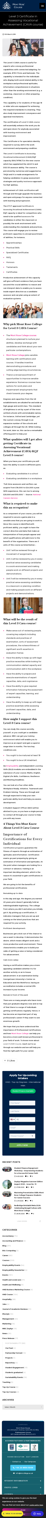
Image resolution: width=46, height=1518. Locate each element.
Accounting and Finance (12, 1241)
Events (5, 1275)
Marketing (6, 1324)
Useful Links (11, 1487)
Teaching (6, 1382)
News (4, 1333)
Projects (9, 1358)
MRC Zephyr (7, 1328)
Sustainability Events (14, 1377)
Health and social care (11, 1280)
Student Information (16, 1481)
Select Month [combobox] (10, 1407)
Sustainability (13, 1343)
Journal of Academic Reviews (15, 1309)
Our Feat (9, 1348)
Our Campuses (30, 1462)
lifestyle (5, 1314)
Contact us (16, 1462)
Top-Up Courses (9, 1392)
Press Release (8, 1338)
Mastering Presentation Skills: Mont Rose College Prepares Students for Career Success (29, 1195)
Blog (4, 1246)
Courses (5, 1260)
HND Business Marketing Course (16, 1289)
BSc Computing (9, 1250)
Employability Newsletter (13, 1270)
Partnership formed (13, 1353)
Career (5, 1255)
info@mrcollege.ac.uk (24, 1473)
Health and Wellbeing (11, 1285)
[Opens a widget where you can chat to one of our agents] (37, 1514)
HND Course (7, 1294)
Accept (23, 1510)
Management (8, 1319)
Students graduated (14, 1372)
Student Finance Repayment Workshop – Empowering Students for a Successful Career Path (28, 1170)
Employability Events (11, 1265)
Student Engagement (14, 1367)
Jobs (4, 1304)
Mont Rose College (15, 355)
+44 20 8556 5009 (24, 1468)
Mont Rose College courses (23, 335)
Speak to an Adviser (14, 1513)
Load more (22, 1221)
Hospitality (7, 1299)
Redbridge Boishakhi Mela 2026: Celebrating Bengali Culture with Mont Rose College (27, 1208)
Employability (12, 766)
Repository (10, 1363)
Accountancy (8, 1236)
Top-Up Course (8, 1387)
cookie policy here (36, 1505)
